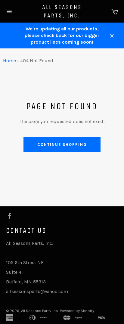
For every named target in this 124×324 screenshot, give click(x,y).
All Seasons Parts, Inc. (62, 11)
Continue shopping (61, 144)
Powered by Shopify (77, 310)
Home (9, 60)
